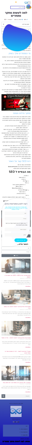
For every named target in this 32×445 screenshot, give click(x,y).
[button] (29, 2)
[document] (16, 222)
